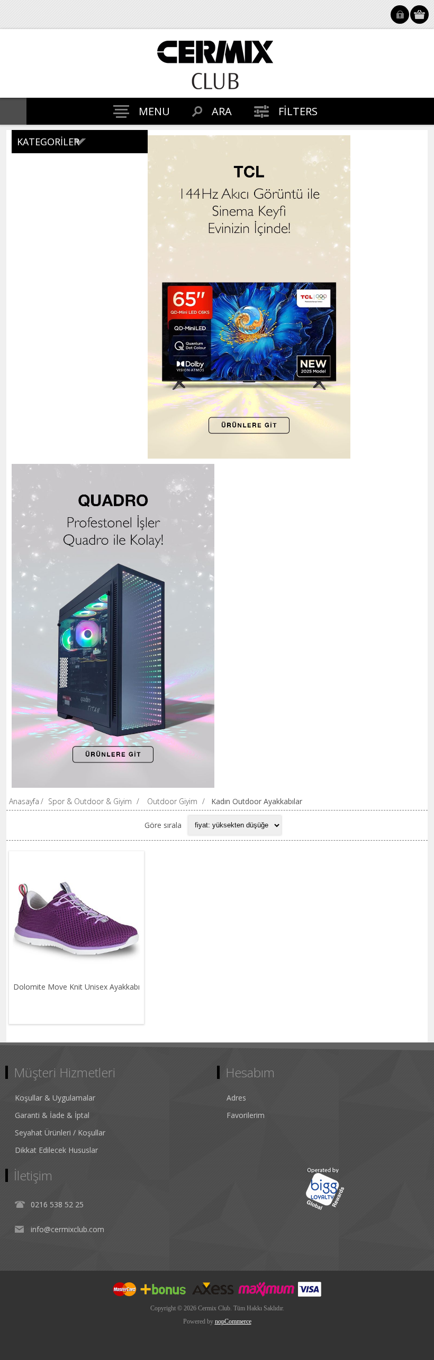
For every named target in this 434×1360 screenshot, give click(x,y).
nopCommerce (233, 1321)
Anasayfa (24, 801)
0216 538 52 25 (57, 1204)
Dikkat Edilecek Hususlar (56, 1150)
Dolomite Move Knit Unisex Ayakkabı (76, 987)
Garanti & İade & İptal (52, 1115)
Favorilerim (246, 1115)
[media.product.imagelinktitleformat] (76, 918)
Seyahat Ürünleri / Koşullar (60, 1133)
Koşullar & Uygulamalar (55, 1098)
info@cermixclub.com (67, 1229)
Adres (236, 1098)
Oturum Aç (400, 14)
